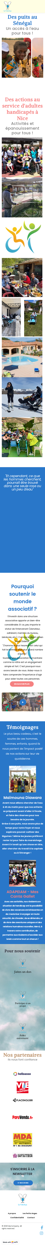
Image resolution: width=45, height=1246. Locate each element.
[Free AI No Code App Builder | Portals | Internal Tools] (10, 1242)
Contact (31, 1217)
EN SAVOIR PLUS (22, 684)
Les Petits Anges (30, 1213)
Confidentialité (17, 1217)
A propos (12, 1213)
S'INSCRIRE (23, 1183)
